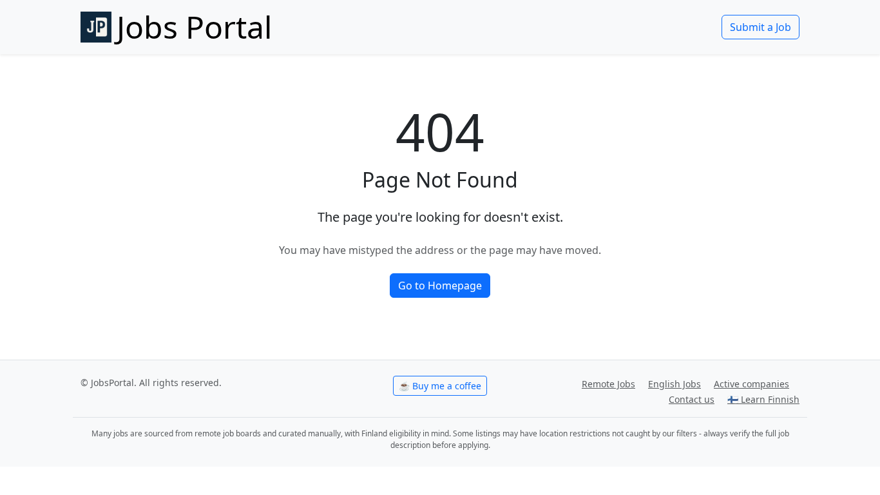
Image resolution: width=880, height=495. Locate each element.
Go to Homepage (440, 285)
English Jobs (674, 384)
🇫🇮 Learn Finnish (763, 399)
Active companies (751, 384)
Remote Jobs (608, 384)
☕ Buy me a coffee (440, 386)
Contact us (691, 399)
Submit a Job (760, 27)
